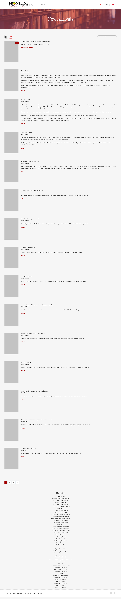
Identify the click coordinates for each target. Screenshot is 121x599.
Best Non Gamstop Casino (60, 539)
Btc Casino (60, 573)
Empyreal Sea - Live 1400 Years (30, 161)
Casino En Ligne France (60, 545)
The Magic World (26, 276)
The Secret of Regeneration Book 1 (31, 219)
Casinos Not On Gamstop (60, 502)
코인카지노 (60, 563)
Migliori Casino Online (60, 549)
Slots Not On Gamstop (60, 535)
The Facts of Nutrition (28, 247)
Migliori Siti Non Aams (60, 555)
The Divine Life (25, 100)
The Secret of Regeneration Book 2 (32, 190)
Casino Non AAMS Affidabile (60, 575)
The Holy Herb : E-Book (28, 448)
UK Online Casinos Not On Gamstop (60, 506)
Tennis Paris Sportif (60, 557)
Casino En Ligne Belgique (60, 553)
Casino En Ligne (60, 561)
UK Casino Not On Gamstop (60, 520)
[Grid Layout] (6, 37)
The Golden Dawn (26, 133)
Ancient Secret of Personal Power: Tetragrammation (37, 305)
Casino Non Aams (60, 543)
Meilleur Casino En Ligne (60, 512)
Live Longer (25, 70)
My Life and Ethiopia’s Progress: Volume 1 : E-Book (36, 420)
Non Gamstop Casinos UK (60, 541)
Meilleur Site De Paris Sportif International (60, 559)
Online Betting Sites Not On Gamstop (60, 514)
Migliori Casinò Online (60, 587)
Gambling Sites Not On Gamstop (60, 498)
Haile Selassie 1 (25, 393)
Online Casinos (60, 508)
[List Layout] (10, 37)
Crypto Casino (60, 547)
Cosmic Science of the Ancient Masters (33, 333)
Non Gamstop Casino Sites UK (60, 510)
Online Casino (60, 524)
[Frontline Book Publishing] (18, 4)
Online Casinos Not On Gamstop (60, 528)
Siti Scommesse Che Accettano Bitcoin (60, 565)
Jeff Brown (24, 450)
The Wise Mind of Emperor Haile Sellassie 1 (34, 391)
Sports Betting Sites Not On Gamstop (60, 518)
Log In (106, 4)
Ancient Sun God (26, 362)
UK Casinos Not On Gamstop (60, 500)
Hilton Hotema (25, 72)
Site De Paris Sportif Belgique (60, 551)
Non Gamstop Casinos (60, 496)
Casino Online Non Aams (60, 569)
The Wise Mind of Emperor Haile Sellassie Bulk (35, 41)
